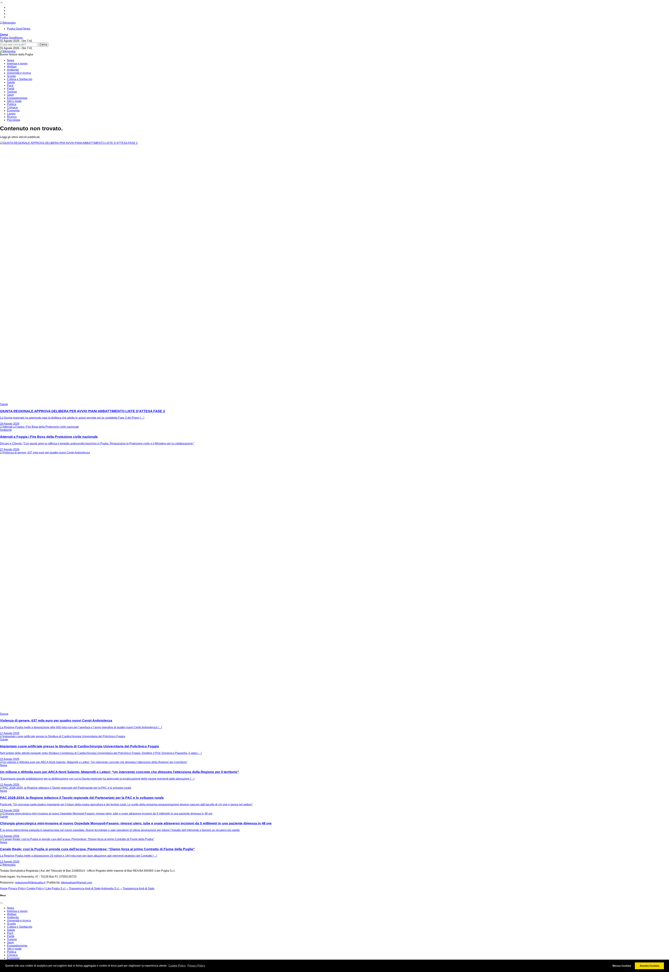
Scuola (11, 76)
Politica (11, 104)
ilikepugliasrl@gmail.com (76, 882)
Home (3, 888)
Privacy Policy (196, 965)
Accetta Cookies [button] (649, 965)
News (10, 60)
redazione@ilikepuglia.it (30, 882)
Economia (13, 110)
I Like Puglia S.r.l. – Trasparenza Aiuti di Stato (72, 888)
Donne (4, 713)
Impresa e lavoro (17, 63)
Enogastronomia (17, 98)
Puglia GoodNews (11, 37)
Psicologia (13, 119)
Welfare (12, 66)
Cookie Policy (177, 965)
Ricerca (12, 116)
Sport (10, 94)
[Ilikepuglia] (8, 22)
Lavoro (11, 113)
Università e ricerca (19, 72)
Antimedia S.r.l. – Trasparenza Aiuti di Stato (127, 888)
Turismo (12, 91)
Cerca (43, 44)
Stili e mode (14, 101)
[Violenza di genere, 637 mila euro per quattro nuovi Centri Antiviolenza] (261, 452)
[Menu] (1, 2)
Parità (10, 88)
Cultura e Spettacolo (19, 79)
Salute (11, 82)
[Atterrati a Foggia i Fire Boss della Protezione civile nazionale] (39, 426)
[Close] (1, 903)
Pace (10, 85)
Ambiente (13, 69)
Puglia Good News (18, 28)
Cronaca (12, 107)
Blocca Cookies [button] (622, 965)
